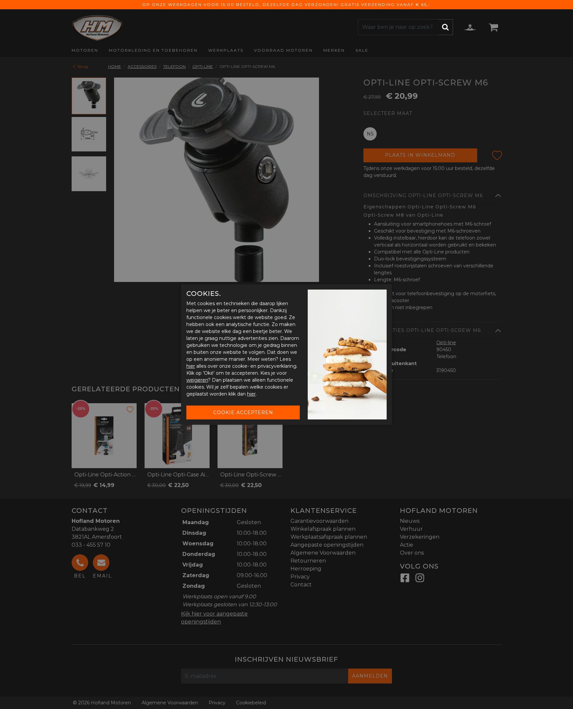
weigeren (197, 380)
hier (190, 366)
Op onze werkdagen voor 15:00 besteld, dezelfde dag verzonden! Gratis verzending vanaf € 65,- (286, 4)
